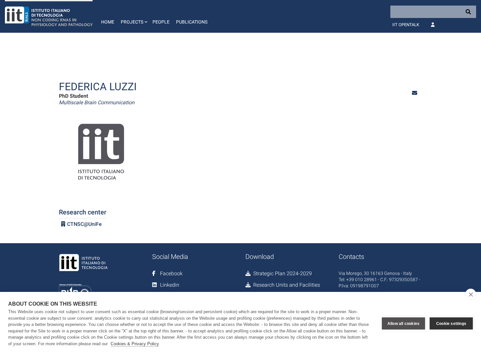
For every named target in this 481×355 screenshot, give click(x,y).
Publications (191, 22)
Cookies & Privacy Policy (135, 343)
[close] (470, 294)
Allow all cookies (403, 323)
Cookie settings (451, 323)
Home (107, 22)
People (160, 22)
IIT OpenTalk (405, 24)
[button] (133, 16)
